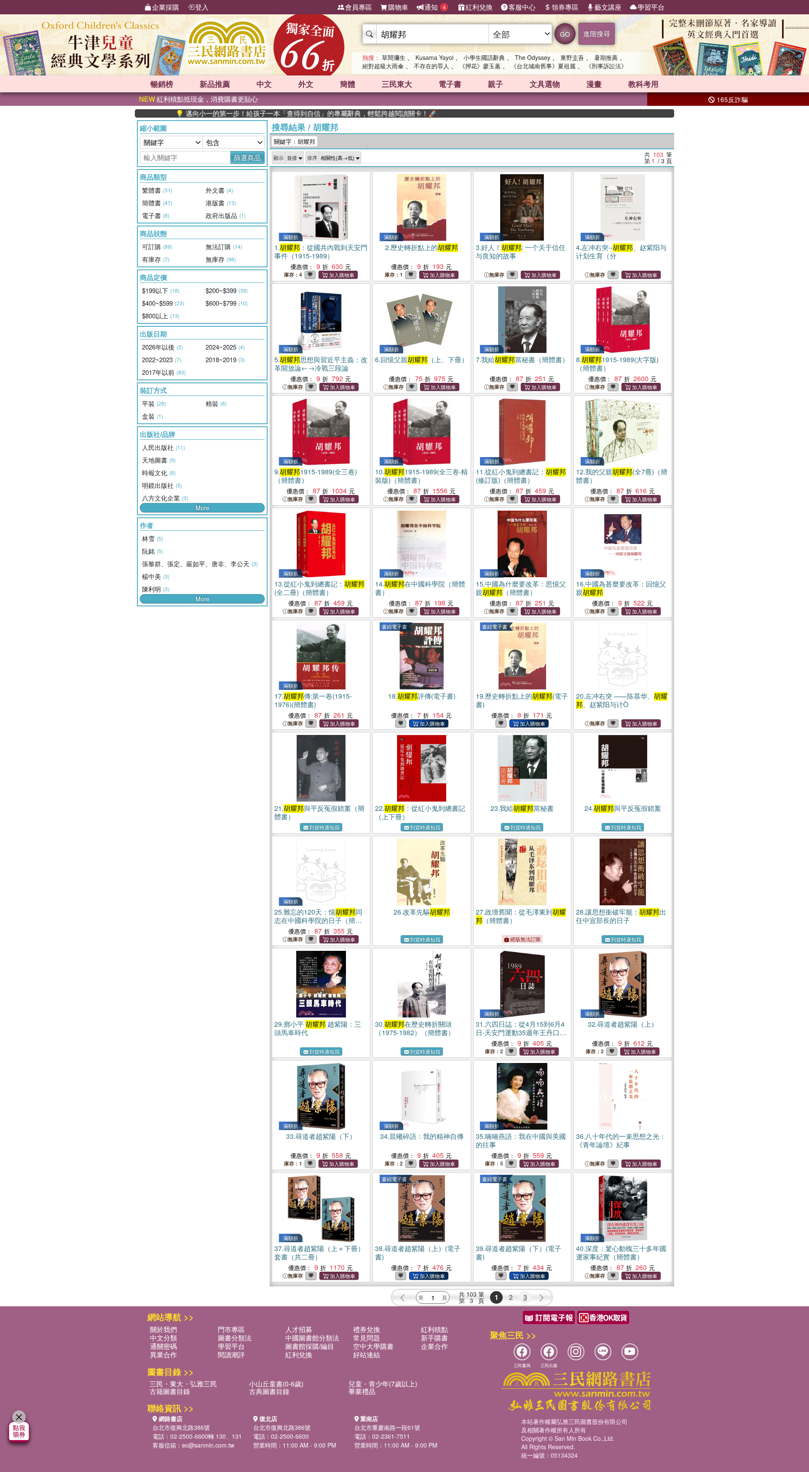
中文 (264, 83)
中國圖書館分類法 (312, 1338)
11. (521, 476)
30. (415, 1028)
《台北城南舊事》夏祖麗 (543, 66)
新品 (215, 83)
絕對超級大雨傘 (383, 66)
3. (520, 251)
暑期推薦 (606, 57)
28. (621, 916)
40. (621, 1252)
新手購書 (434, 1338)
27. (521, 916)
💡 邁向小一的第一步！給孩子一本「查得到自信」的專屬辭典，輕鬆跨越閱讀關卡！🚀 (261, 113)
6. (421, 359)
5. (320, 364)
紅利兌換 (479, 7)
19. (522, 700)
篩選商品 (247, 157)
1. (320, 251)
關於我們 (163, 1329)
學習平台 (651, 7)
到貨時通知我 (324, 827)
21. (319, 812)
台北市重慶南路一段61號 (387, 1427)
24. (622, 808)
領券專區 (565, 7)
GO (565, 34)
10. (421, 476)
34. (421, 1136)
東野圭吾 (572, 57)
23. (522, 808)
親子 (495, 83)
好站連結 (366, 1354)
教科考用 (643, 83)
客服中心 (522, 7)
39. (518, 1252)
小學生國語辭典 (484, 57)
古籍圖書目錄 (170, 1391)
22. (420, 812)
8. (617, 364)
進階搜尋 (596, 33)
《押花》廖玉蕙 (480, 66)
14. (420, 588)
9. (315, 476)
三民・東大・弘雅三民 (183, 1384)
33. (321, 1136)
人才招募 (298, 1329)
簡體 (347, 83)
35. (521, 1140)
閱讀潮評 (231, 1354)
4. (621, 251)
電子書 (450, 83)
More (202, 507)
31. (521, 1032)
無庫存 (496, 274)
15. (521, 588)
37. (319, 1252)
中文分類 (163, 1338)
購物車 (398, 7)
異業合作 (163, 1354)
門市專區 (231, 1329)
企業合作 (434, 1346)
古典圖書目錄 (269, 1391)
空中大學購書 (373, 1346)
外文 (305, 83)
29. (317, 1028)
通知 (435, 7)
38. (418, 1252)
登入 (202, 7)
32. (623, 1024)
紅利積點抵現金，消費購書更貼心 (198, 99)
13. (319, 588)
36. (621, 1140)
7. (522, 359)
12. (621, 476)
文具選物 (545, 83)
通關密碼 (163, 1346)
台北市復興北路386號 (181, 1427)
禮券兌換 (366, 1329)
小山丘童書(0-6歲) (276, 1384)
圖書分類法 (235, 1338)
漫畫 (594, 83)
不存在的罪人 (431, 66)
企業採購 (165, 7)
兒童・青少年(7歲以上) (382, 1384)
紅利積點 (434, 1329)
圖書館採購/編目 (309, 1346)
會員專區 (358, 7)
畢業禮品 (361, 1391)
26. (422, 912)
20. (621, 700)
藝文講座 (608, 7)
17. (313, 700)
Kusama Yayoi (434, 57)
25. (318, 920)
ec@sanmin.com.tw (208, 1445)
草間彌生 (393, 57)
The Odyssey (532, 57)
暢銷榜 (161, 83)
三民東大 (397, 83)
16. (621, 588)
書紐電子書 (394, 626)
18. (421, 696)
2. (421, 247)
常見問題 (366, 1338)
